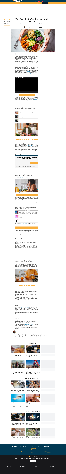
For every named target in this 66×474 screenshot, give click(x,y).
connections (34, 66)
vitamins (30, 150)
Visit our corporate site (47, 458)
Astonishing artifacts (21, 451)
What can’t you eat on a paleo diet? (7, 22)
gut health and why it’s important (30, 324)
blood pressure (17, 232)
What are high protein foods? (23, 177)
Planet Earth (29, 3)
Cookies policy (22, 466)
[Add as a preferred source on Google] (33, 461)
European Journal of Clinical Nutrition (32, 251)
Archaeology (17, 3)
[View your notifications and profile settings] (53, 1)
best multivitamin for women (31, 73)
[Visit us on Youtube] (39, 1)
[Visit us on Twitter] (37, 1)
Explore (40, 3)
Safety (5, 24)
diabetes (30, 231)
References (40, 27)
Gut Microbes (21, 320)
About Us (35, 464)
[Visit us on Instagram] (38, 1)
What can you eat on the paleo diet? (7, 20)
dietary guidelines (30, 145)
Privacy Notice (17, 165)
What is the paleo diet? (7, 18)
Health (21, 3)
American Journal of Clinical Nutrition (28, 234)
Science (25, 3)
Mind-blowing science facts (47, 452)
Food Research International (24, 307)
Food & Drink (34, 17)
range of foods (28, 71)
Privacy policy (8, 466)
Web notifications (51, 466)
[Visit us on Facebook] (35, 1)
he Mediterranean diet (23, 223)
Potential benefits (6, 23)
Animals (13, 3)
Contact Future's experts (24, 464)
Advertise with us (37, 466)
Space (32, 3)
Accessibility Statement (10, 464)
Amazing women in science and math (36, 449)
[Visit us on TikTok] (42, 1)
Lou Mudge (28, 27)
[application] (26, 84)
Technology (36, 3)
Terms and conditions (52, 464)
